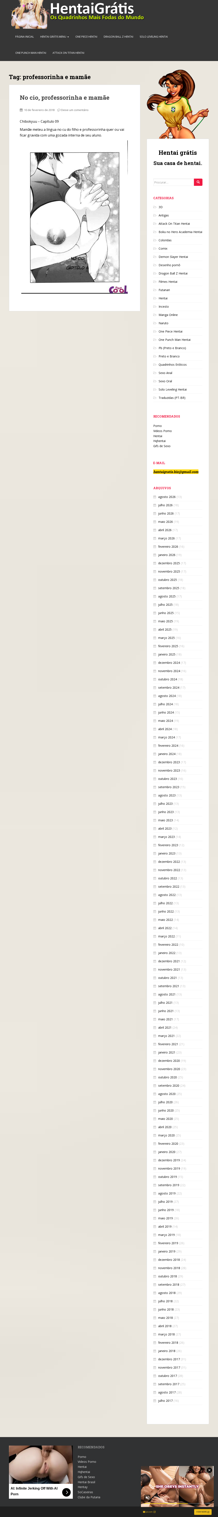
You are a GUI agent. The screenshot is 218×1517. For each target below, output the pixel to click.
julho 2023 (165, 804)
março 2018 (166, 1334)
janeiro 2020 (166, 1152)
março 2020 (166, 1135)
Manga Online (168, 315)
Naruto (163, 323)
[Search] (198, 182)
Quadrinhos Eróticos (173, 365)
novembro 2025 (169, 571)
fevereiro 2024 (168, 746)
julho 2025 (165, 605)
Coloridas (165, 240)
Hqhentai (159, 441)
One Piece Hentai (86, 36)
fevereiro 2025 (168, 646)
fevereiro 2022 (168, 945)
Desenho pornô (169, 265)
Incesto (164, 306)
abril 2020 (165, 1127)
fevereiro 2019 (168, 1243)
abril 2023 (165, 828)
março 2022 (166, 936)
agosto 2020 (167, 1094)
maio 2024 (165, 721)
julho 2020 (165, 1102)
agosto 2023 (167, 795)
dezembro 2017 (169, 1359)
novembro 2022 (169, 870)
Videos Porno (162, 431)
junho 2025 (166, 613)
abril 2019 (165, 1226)
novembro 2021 (169, 969)
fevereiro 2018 (168, 1343)
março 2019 (166, 1235)
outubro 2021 (167, 978)
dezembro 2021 (169, 961)
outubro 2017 (167, 1376)
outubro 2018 (167, 1276)
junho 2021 (166, 1011)
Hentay (82, 1487)
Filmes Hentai (168, 282)
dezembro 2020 (169, 1061)
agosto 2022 (167, 895)
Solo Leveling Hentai (154, 36)
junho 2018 (166, 1309)
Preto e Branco (169, 356)
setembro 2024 (168, 687)
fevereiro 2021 (168, 1044)
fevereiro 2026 (168, 547)
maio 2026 (165, 522)
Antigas (164, 215)
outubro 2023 (167, 779)
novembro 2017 (169, 1367)
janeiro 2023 (166, 853)
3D (161, 207)
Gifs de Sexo (162, 446)
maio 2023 (165, 820)
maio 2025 (165, 621)
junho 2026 (166, 513)
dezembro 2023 (169, 762)
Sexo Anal (165, 373)
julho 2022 (165, 903)
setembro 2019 (168, 1185)
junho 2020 (166, 1110)
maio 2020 (165, 1119)
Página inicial (24, 36)
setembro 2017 (168, 1384)
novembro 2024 (169, 671)
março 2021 (166, 1036)
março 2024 (166, 737)
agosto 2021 (167, 994)
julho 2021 (165, 1003)
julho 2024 (165, 704)
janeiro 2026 (166, 555)
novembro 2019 (169, 1168)
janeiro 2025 (166, 654)
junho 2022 (166, 911)
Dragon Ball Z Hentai (118, 36)
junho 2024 (166, 712)
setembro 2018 (168, 1284)
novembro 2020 (169, 1069)
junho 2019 (166, 1210)
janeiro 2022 (166, 953)
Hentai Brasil (86, 1482)
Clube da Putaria (89, 1497)
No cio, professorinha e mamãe (64, 97)
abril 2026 (165, 530)
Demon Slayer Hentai (173, 257)
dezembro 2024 (169, 663)
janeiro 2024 (166, 754)
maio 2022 (165, 920)
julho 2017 (165, 1401)
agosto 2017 (167, 1392)
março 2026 (166, 538)
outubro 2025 (167, 580)
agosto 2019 (167, 1193)
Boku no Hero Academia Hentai (180, 232)
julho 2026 (165, 505)
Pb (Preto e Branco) (172, 348)
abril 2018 (165, 1326)
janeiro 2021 (166, 1052)
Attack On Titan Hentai (68, 53)
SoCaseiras (85, 1492)
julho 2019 (165, 1202)
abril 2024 (165, 729)
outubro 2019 (167, 1177)
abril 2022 (165, 928)
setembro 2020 (168, 1085)
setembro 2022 (168, 886)
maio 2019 (165, 1218)
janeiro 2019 (166, 1251)
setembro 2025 (168, 588)
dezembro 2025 (169, 563)
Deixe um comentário (75, 110)
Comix (163, 248)
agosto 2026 (167, 497)
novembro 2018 (169, 1268)
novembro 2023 (169, 770)
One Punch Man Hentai (30, 53)
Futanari (164, 290)
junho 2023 (166, 812)
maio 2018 (165, 1318)
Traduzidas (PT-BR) (172, 398)
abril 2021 (165, 1027)
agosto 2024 (167, 696)
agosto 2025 (167, 596)
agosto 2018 (167, 1293)
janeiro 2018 (166, 1351)
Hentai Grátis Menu (53, 36)
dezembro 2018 (169, 1260)
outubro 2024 (167, 679)
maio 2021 (165, 1019)
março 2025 (166, 638)
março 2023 (166, 837)
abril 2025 (165, 629)
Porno (157, 426)
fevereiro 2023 (168, 845)
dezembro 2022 (169, 862)
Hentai (163, 298)
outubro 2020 (167, 1077)
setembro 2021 (168, 986)
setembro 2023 (168, 787)
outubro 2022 (167, 878)
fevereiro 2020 (168, 1144)
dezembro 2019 (169, 1160)
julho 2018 (165, 1301)
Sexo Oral (165, 381)
